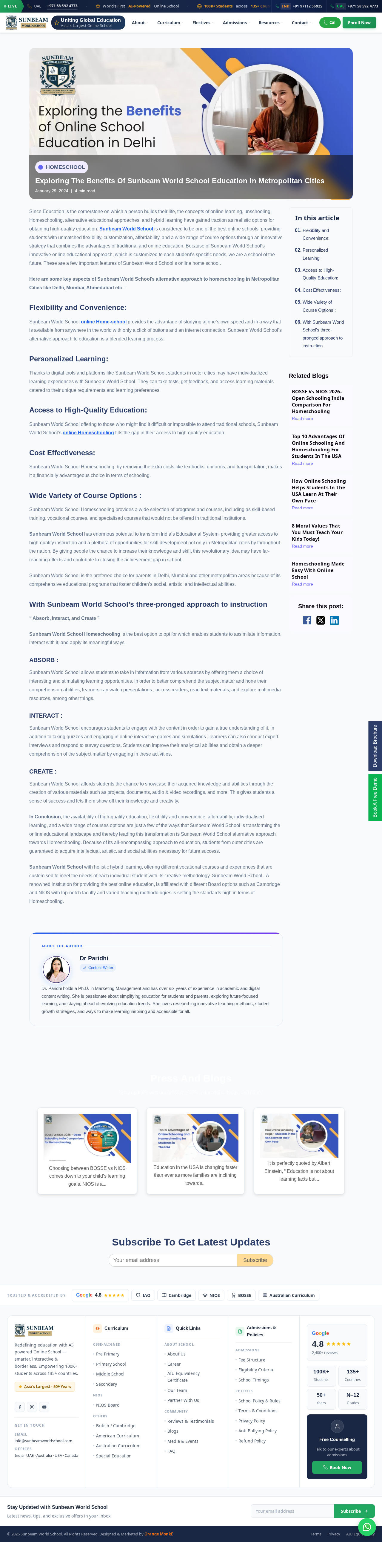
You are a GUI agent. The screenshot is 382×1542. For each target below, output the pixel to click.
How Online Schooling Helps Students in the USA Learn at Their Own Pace (319, 491)
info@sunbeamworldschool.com (43, 1440)
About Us (176, 1354)
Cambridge (180, 1295)
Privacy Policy (251, 1421)
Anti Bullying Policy (257, 1431)
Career (174, 1364)
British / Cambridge (115, 1425)
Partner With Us (183, 1400)
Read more (302, 418)
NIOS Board (108, 1405)
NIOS (215, 1295)
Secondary (106, 1384)
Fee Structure (251, 1360)
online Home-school (104, 321)
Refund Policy (252, 1441)
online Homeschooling (88, 432)
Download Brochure (375, 746)
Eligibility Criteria (255, 1370)
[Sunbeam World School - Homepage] (27, 23)
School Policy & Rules (259, 1401)
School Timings (253, 1380)
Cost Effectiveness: (322, 290)
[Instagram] (32, 1407)
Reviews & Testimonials (190, 1421)
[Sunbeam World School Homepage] (34, 1330)
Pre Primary (107, 1354)
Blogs (172, 1431)
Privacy (333, 1534)
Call (333, 22)
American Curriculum (117, 1436)
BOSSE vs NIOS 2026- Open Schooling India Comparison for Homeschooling (318, 401)
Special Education (114, 1456)
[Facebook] (20, 1407)
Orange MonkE (158, 1534)
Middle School (110, 1374)
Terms (316, 1534)
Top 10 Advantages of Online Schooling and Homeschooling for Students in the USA (318, 446)
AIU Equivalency (360, 1534)
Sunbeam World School (126, 228)
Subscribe (255, 1260)
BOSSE (244, 1295)
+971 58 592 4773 (357, 6)
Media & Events (182, 1441)
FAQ (171, 1451)
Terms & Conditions (258, 1410)
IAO (146, 1295)
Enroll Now (359, 22)
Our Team (177, 1390)
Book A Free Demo (375, 797)
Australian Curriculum (292, 1295)
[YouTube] (44, 1407)
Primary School (111, 1364)
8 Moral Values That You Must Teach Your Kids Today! (317, 532)
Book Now (340, 1467)
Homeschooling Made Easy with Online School (318, 570)
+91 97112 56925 (302, 6)
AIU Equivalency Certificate (183, 1376)
